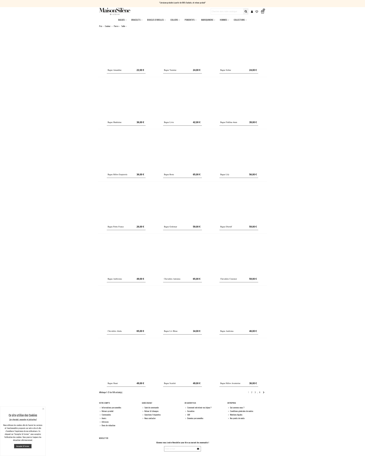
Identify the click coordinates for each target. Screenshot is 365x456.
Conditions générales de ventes (241, 411)
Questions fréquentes (152, 414)
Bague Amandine (114, 70)
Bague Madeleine (114, 122)
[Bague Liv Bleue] (182, 308)
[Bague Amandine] (126, 47)
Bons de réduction (108, 425)
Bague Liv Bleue (171, 331)
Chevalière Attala (115, 331)
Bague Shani (113, 383)
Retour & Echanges (151, 411)
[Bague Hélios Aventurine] (238, 360)
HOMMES (223, 19)
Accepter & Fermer (22, 446)
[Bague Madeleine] (126, 99)
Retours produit (107, 411)
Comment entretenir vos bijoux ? (199, 407)
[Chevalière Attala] (126, 308)
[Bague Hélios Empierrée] (126, 152)
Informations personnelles (111, 407)
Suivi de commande (151, 407)
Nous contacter (150, 418)
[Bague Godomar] (182, 204)
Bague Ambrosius (115, 278)
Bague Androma (226, 331)
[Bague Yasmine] (182, 47)
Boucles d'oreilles (155, 19)
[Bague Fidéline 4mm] (238, 99)
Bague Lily (224, 174)
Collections (239, 19)
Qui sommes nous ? (237, 407)
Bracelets (136, 19)
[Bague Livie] (182, 99)
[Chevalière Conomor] (238, 256)
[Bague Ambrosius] (126, 256)
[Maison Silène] (114, 11)
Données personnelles (195, 418)
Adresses (105, 421)
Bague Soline (225, 70)
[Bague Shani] (126, 360)
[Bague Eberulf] (238, 204)
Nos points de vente (237, 418)
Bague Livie (169, 122)
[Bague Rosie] (182, 152)
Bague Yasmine (170, 70)
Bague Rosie (169, 174)
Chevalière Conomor (228, 278)
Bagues (121, 19)
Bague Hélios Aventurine (230, 383)
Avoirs (104, 418)
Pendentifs (190, 19)
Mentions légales (236, 414)
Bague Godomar (170, 226)
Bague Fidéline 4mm (228, 122)
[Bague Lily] (238, 152)
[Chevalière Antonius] (182, 256)
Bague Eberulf (226, 226)
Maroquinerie (207, 19)
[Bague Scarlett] (182, 360)
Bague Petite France (116, 226)
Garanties (190, 411)
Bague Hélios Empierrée (117, 174)
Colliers (174, 19)
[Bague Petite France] (126, 204)
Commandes (106, 414)
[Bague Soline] (238, 47)
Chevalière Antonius (172, 278)
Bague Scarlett (170, 383)
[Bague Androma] (238, 308)
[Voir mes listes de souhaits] (257, 11)
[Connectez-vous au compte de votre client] (252, 11)
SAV (188, 414)
